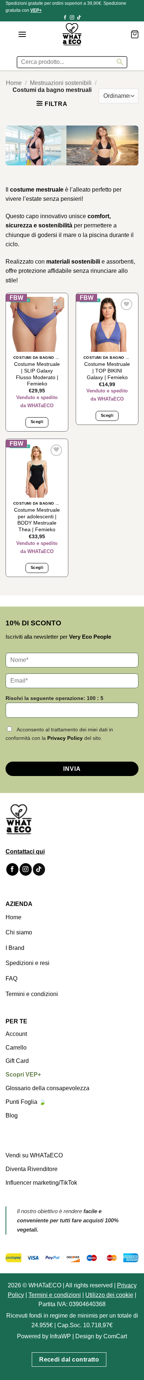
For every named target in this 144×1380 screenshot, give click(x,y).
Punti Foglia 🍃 (26, 1102)
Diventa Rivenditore (32, 1169)
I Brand (15, 948)
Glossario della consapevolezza (47, 1088)
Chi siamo (19, 932)
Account (16, 1034)
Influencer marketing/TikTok (41, 1183)
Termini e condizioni (32, 994)
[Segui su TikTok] (79, 17)
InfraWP (60, 1336)
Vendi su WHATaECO (34, 1155)
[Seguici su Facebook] (65, 17)
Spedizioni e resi (27, 963)
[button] (22, 34)
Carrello (16, 1047)
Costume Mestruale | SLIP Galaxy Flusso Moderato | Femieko (37, 374)
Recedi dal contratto (69, 1359)
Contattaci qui (25, 851)
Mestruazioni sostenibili (61, 83)
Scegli (37, 421)
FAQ (11, 978)
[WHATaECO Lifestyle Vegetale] (72, 34)
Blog (12, 1115)
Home (14, 83)
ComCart (115, 1336)
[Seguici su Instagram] (72, 17)
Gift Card (17, 1061)
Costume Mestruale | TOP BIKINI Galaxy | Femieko (107, 370)
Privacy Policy (65, 738)
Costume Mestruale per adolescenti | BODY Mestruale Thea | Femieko (37, 519)
